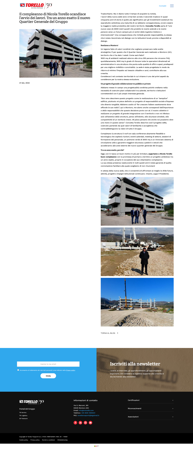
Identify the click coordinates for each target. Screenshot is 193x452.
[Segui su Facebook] (75, 422)
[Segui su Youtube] (90, 422)
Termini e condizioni (48, 440)
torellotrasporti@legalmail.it (88, 415)
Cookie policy (23, 440)
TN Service (22, 412)
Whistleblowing (62, 440)
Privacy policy (70, 370)
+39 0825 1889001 (88, 413)
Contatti (162, 6)
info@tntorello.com (86, 410)
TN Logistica (23, 415)
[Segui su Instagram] (85, 422)
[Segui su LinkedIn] (80, 422)
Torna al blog (108, 333)
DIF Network (23, 418)
